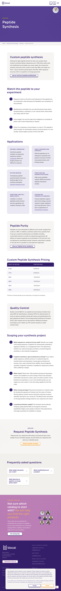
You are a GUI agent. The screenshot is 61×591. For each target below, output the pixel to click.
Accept (34, 585)
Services (22, 43)
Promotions (5, 575)
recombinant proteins (41, 210)
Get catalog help (15, 534)
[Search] (50, 3)
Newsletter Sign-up (10, 561)
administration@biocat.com (38, 563)
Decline (47, 585)
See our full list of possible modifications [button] (24, 75)
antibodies (13, 158)
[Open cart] (54, 3)
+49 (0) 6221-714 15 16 (38, 547)
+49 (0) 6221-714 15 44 (38, 561)
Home (3, 43)
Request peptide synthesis (30, 443)
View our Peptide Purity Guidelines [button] (22, 246)
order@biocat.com (36, 555)
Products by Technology (12, 43)
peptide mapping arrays (17, 184)
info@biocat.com (36, 550)
